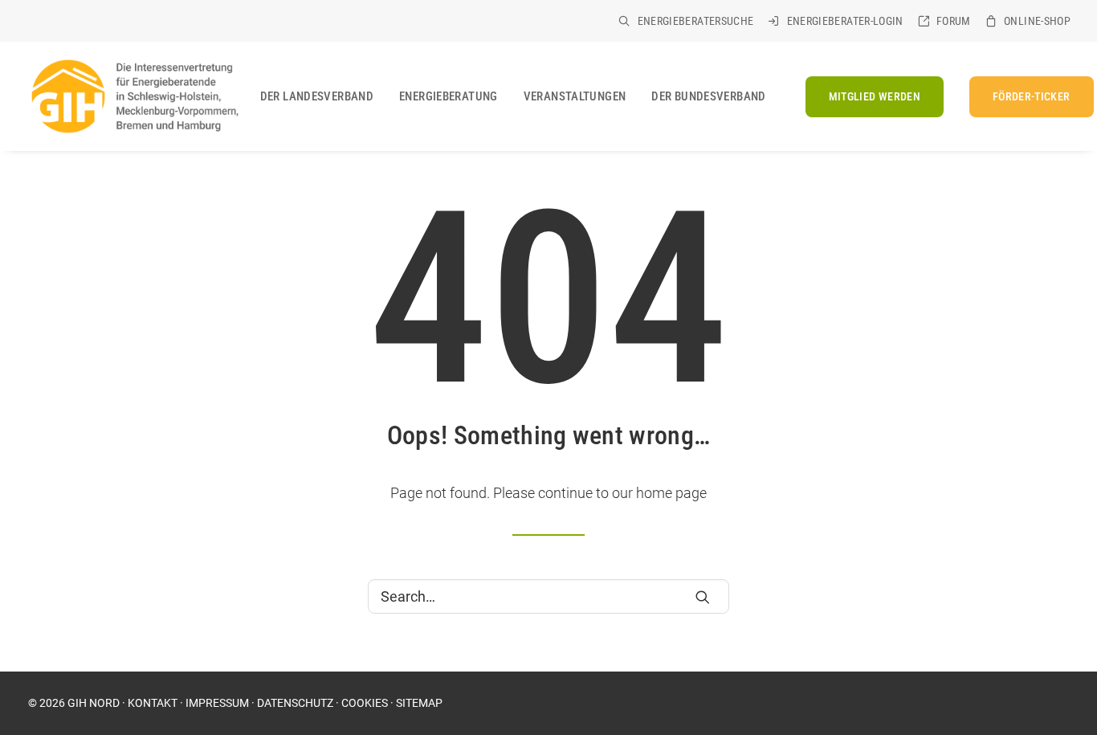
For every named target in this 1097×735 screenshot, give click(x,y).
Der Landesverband (316, 96)
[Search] (548, 596)
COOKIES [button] (364, 702)
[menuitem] (686, 21)
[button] (702, 597)
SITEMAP (419, 702)
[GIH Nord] (133, 96)
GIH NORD (93, 702)
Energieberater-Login (845, 20)
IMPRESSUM (217, 702)
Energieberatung (448, 96)
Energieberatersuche (696, 20)
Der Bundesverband (708, 96)
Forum (953, 20)
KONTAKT (152, 702)
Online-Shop (1037, 20)
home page (671, 492)
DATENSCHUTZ (295, 702)
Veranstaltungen (575, 96)
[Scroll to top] (1064, 669)
